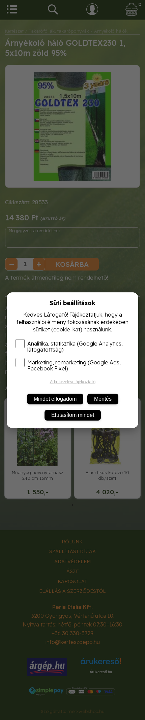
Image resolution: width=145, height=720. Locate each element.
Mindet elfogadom (55, 399)
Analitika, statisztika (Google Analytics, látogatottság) (75, 346)
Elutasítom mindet (72, 415)
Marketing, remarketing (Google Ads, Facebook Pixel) (74, 365)
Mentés (103, 399)
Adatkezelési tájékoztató (72, 381)
